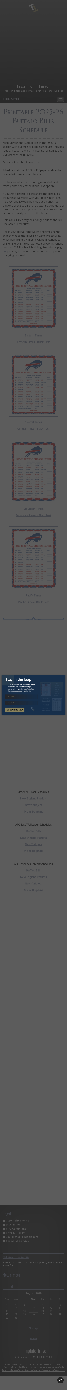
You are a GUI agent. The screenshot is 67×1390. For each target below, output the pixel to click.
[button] (60, 1380)
